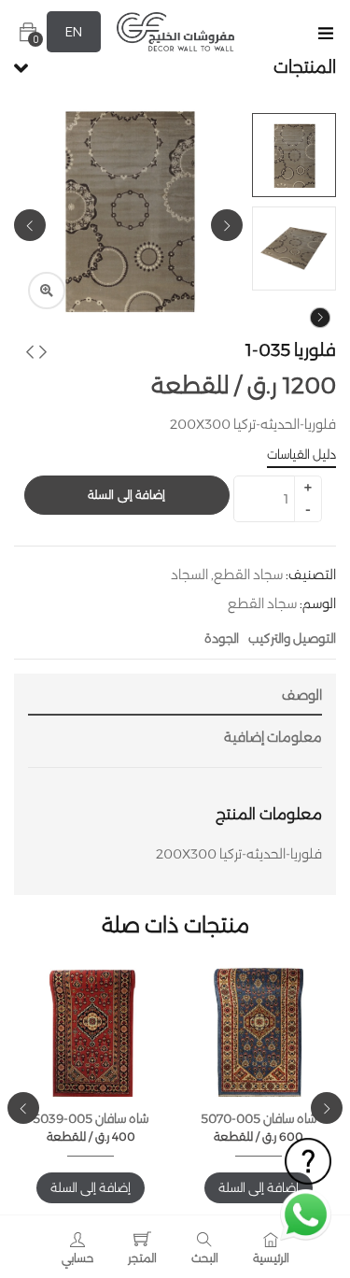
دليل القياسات (301, 454)
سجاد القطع (248, 574)
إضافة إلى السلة (126, 495)
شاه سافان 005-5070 (258, 1118)
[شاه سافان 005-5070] (258, 1034)
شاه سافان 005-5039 (90, 1118)
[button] (28, 32)
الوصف (302, 695)
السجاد (189, 574)
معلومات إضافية (273, 737)
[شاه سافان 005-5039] (90, 1034)
